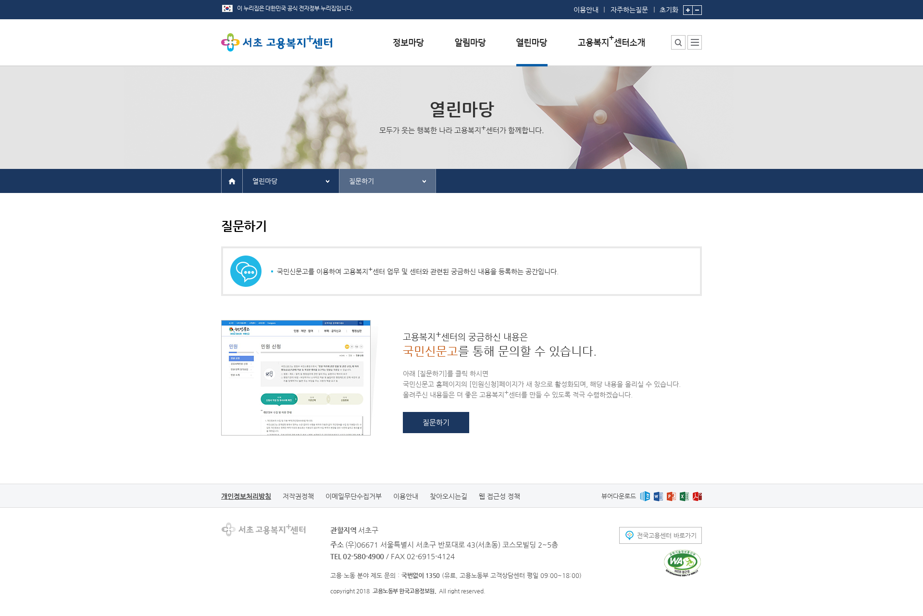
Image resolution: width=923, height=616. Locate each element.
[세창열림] (682, 563)
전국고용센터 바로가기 (667, 535)
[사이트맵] (694, 42)
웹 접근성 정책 (499, 496)
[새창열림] (645, 496)
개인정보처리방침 (246, 496)
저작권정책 (298, 496)
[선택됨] (532, 50)
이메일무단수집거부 (353, 496)
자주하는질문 (629, 9)
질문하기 (361, 181)
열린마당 (264, 181)
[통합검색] (678, 42)
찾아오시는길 (448, 496)
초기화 (669, 9)
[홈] (232, 180)
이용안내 (586, 9)
